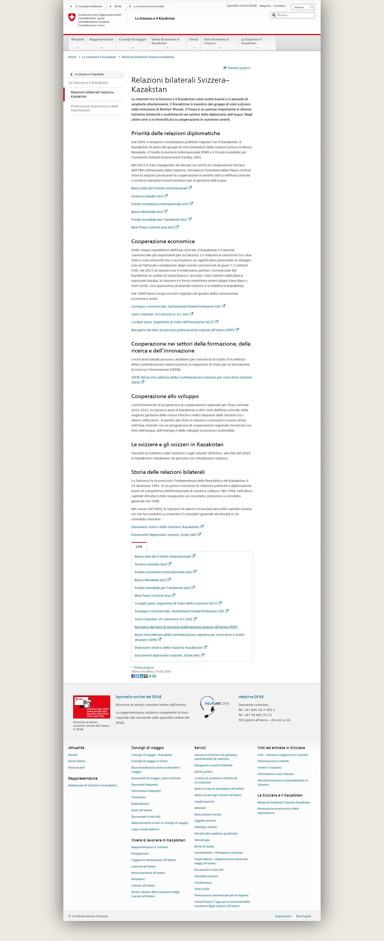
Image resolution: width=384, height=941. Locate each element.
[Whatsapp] (150, 675)
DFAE (118, 6)
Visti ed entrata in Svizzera (216, 41)
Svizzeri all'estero (143, 885)
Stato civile (201, 889)
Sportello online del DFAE (139, 697)
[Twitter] (138, 675)
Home (72, 57)
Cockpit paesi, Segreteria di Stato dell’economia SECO (172, 322)
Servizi (193, 39)
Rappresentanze (102, 39)
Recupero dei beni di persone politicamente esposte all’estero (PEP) (182, 330)
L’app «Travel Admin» (145, 829)
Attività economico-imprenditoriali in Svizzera (283, 782)
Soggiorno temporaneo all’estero (153, 860)
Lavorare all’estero (143, 866)
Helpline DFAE (251, 697)
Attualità (77, 39)
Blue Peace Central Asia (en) (152, 227)
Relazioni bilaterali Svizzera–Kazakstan (284, 802)
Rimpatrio (138, 879)
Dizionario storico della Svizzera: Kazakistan (165, 527)
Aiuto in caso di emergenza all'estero (219, 789)
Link (137, 546)
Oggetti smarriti (205, 821)
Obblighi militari (205, 827)
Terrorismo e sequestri (146, 791)
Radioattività (140, 803)
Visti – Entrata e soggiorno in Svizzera (283, 755)
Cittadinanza (203, 882)
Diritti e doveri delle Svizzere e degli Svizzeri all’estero (155, 894)
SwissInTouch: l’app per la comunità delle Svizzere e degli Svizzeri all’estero (222, 904)
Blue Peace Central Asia (152, 595)
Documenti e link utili (145, 816)
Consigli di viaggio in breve (149, 761)
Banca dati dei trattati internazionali (159, 188)
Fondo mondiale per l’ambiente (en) (159, 219)
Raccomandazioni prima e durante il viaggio (155, 769)
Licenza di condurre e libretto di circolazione (215, 780)
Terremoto (138, 797)
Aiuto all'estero (141, 810)
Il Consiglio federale (88, 6)
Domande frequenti (144, 784)
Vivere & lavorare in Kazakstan (166, 41)
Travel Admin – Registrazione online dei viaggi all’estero (221, 861)
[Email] (154, 675)
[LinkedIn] (142, 675)
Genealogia (202, 840)
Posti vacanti (76, 767)
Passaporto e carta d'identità (213, 765)
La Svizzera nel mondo (149, 6)
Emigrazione (139, 853)
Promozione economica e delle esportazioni (278, 811)
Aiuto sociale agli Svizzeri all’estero (218, 795)
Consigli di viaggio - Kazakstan (151, 755)
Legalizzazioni (204, 801)
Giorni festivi (76, 761)
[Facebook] (133, 675)
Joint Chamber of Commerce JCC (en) (160, 314)
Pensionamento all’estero (148, 873)
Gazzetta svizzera (206, 876)
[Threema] (146, 675)
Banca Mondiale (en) (147, 212)
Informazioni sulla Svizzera (276, 774)
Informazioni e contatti (273, 761)
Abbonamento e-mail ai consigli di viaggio (159, 823)
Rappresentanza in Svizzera (149, 847)
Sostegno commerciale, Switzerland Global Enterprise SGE (176, 306)
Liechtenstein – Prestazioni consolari (218, 853)
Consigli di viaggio (132, 39)
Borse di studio (204, 846)
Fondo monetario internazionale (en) (159, 204)
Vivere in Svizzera (269, 767)
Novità (72, 755)
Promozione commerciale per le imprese (221, 895)
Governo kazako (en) (147, 196)
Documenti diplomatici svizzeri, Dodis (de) (163, 535)
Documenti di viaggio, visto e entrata (155, 778)
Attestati (200, 808)
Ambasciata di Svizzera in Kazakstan (92, 785)
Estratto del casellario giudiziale (215, 833)
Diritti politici (203, 771)
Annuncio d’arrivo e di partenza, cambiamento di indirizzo (216, 757)
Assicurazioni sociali (207, 814)
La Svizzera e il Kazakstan (251, 41)
